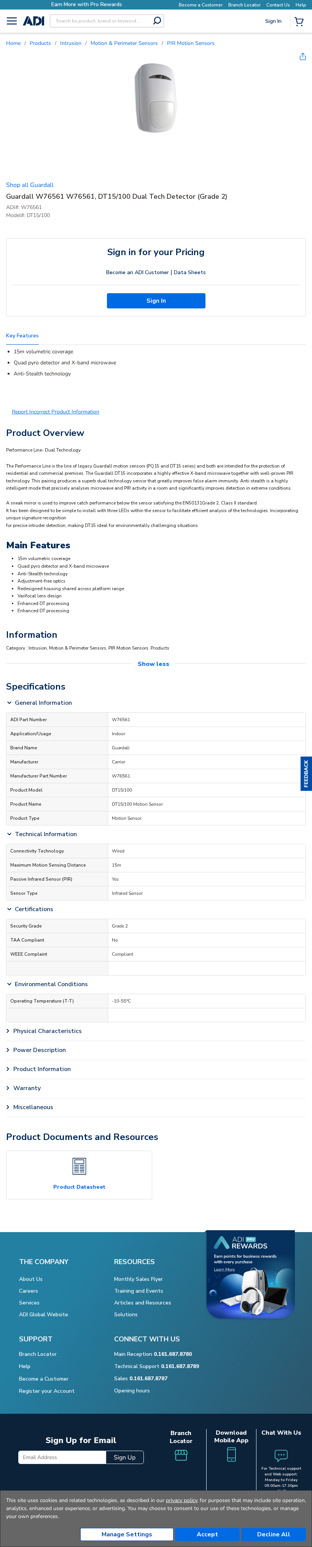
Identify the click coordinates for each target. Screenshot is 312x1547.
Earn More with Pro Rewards (84, 4)
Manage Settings (127, 1534)
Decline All (273, 1534)
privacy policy (181, 1500)
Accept (207, 1534)
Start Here (274, 72)
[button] (306, 774)
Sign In (274, 47)
